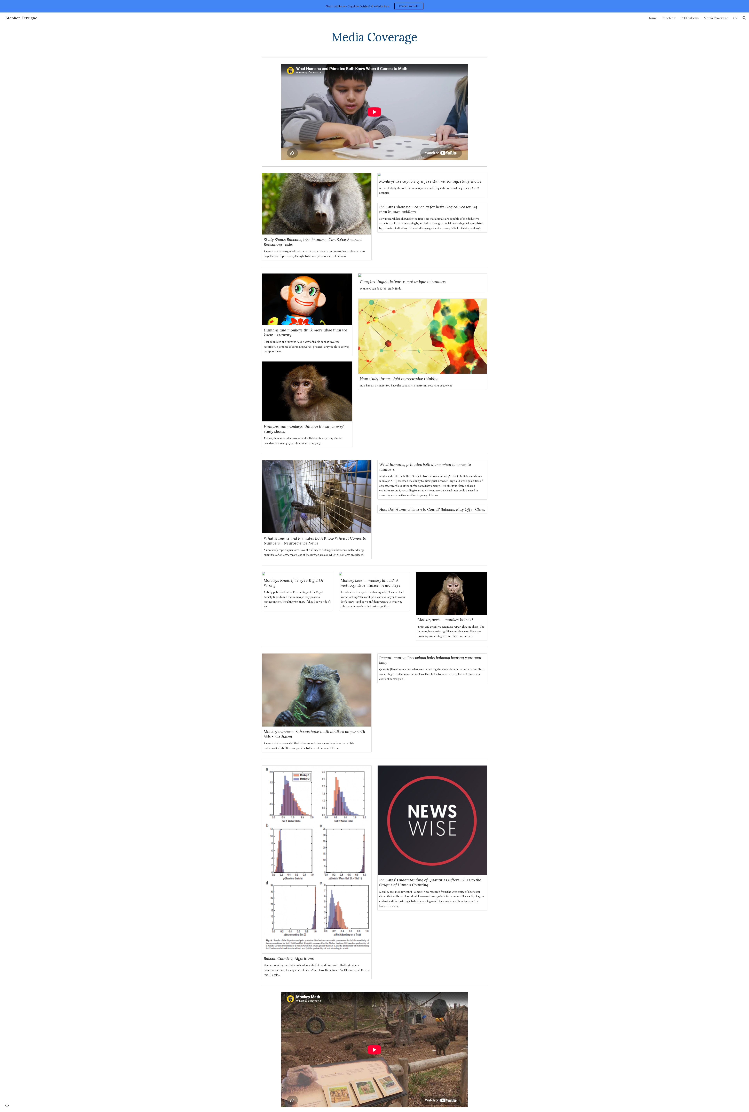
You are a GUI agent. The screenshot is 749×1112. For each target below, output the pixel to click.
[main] (374, 37)
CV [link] (735, 18)
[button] (744, 18)
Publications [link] (690, 18)
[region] (374, 6)
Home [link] (652, 18)
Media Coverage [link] (716, 18)
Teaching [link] (668, 18)
